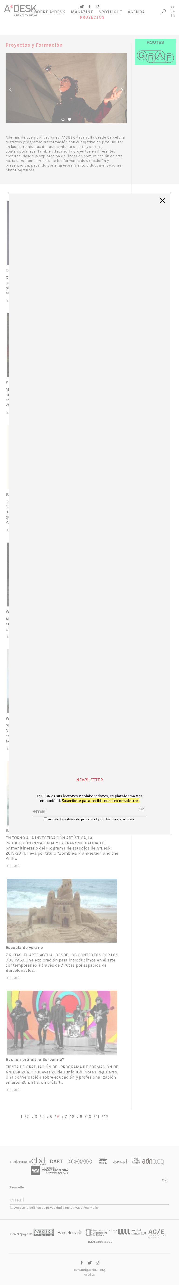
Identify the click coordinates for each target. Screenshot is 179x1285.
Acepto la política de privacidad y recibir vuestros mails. (91, 819)
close (162, 201)
